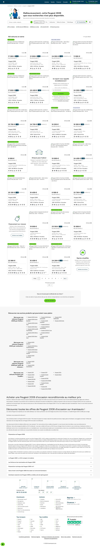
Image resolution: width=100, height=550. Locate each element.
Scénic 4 (58, 528)
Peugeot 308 (31, 377)
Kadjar (57, 524)
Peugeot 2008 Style (59, 320)
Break (41, 504)
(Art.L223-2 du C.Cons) (63, 100)
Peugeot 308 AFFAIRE (46, 388)
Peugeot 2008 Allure (32, 326)
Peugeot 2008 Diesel (32, 349)
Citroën (19, 522)
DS (31, 531)
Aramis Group (21, 511)
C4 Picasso (43, 528)
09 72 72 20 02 (22, 492)
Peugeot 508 (44, 372)
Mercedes (32, 528)
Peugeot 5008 (31, 381)
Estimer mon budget (17, 235)
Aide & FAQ (20, 504)
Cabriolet (58, 501)
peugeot (25, 5)
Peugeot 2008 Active (32, 317)
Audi (19, 530)
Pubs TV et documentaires (24, 510)
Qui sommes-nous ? (22, 499)
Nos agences (20, 501)
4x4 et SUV (58, 499)
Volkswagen (20, 528)
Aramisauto (10, 5)
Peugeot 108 (44, 386)
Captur (42, 530)
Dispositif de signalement (50, 538)
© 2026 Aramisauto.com (50, 543)
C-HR (57, 519)
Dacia (19, 526)
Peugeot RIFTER (44, 378)
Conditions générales (24, 537)
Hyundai (32, 521)
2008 (41, 521)
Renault (19, 519)
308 (41, 522)
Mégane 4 (58, 526)
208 (41, 519)
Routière (42, 503)
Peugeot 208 (31, 372)
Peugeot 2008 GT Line (46, 330)
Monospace (43, 506)
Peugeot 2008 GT (45, 324)
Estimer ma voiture (82, 269)
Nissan (19, 531)
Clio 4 (57, 521)
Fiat (31, 519)
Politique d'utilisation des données (50, 537)
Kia (31, 522)
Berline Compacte (44, 501)
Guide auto (58, 504)
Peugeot (19, 521)
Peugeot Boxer (58, 374)
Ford (31, 524)
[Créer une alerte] (3, 544)
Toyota (32, 530)
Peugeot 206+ (58, 372)
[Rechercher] (31, 22)
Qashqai (58, 530)
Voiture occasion (17, 5)
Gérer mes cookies (66, 537)
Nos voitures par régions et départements (59, 508)
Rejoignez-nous (21, 503)
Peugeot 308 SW (31, 379)
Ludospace (43, 508)
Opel (19, 524)
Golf (57, 522)
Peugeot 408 (31, 383)
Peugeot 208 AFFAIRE (46, 380)
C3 (41, 526)
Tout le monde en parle (23, 506)
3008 (41, 524)
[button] (42, 22)
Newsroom (20, 508)
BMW (31, 526)
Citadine (42, 499)
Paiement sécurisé (77, 537)
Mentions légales (35, 537)
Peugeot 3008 (31, 374)
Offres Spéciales (59, 503)
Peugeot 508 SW (32, 386)
